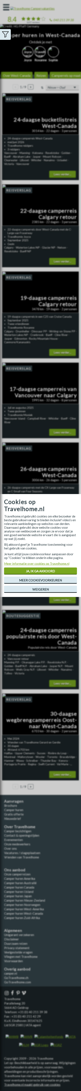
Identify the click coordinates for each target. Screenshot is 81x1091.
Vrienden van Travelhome (21, 857)
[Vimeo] (24, 993)
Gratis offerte (14, 814)
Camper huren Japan (18, 896)
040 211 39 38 (63, 20)
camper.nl (10, 973)
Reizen (41, 75)
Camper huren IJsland (18, 891)
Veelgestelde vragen (18, 952)
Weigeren (40, 589)
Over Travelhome (20, 827)
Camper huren (13, 810)
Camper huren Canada (19, 887)
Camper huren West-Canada (23, 913)
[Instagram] (7, 993)
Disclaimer (11, 939)
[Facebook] (13, 993)
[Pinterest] (18, 993)
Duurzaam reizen (15, 943)
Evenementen (13, 840)
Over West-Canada (17, 75)
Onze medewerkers (17, 844)
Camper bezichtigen (17, 831)
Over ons (10, 848)
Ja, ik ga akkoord (40, 571)
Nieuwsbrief (12, 818)
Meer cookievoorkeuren (40, 580)
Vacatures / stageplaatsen (22, 853)
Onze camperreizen (17, 874)
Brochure (10, 805)
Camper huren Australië (20, 883)
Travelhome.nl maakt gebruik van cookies (32, 1084)
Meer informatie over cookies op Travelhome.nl (36, 563)
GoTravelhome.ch (16, 978)
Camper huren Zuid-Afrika (22, 918)
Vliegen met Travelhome (21, 956)
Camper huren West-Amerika (24, 909)
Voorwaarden (13, 961)
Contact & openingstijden (21, 835)
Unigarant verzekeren (19, 935)
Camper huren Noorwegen (22, 905)
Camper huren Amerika (19, 878)
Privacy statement (16, 948)
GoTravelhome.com (17, 982)
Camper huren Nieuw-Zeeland (24, 900)
